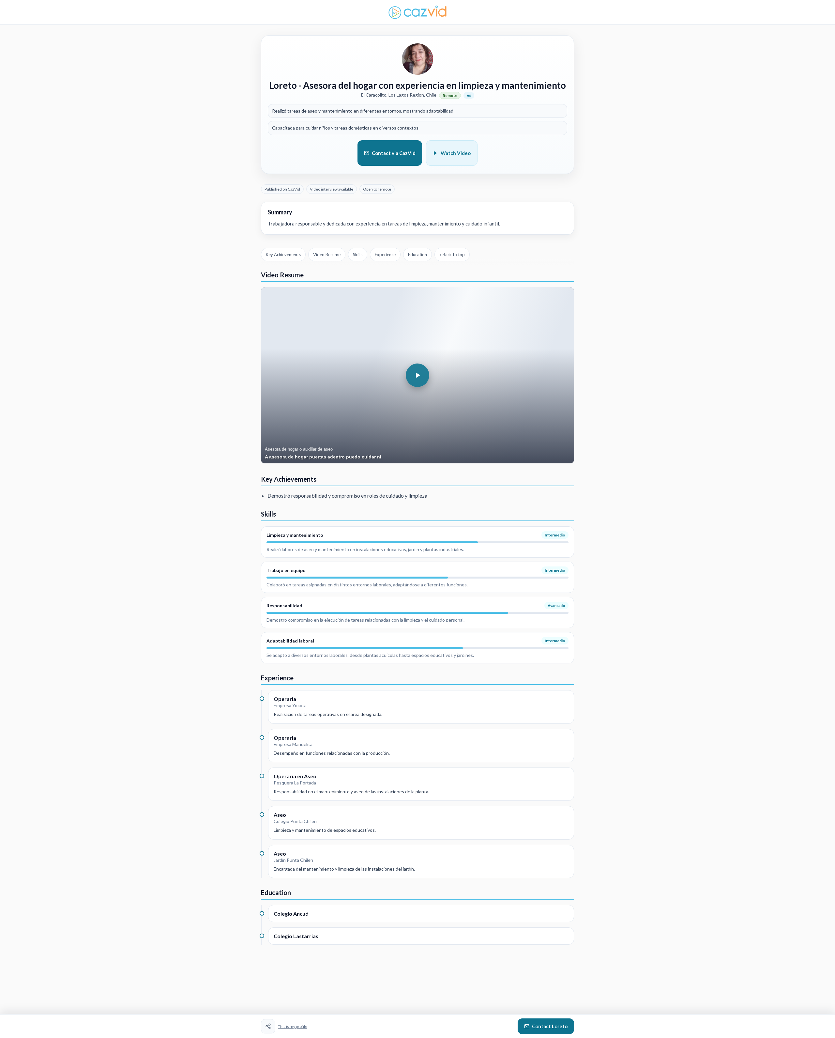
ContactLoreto (550, 1026)
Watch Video (456, 153)
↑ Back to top (452, 254)
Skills (357, 254)
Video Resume (327, 254)
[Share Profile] (268, 1026)
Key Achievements (283, 254)
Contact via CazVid (394, 153)
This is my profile (292, 1026)
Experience (385, 254)
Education (417, 254)
